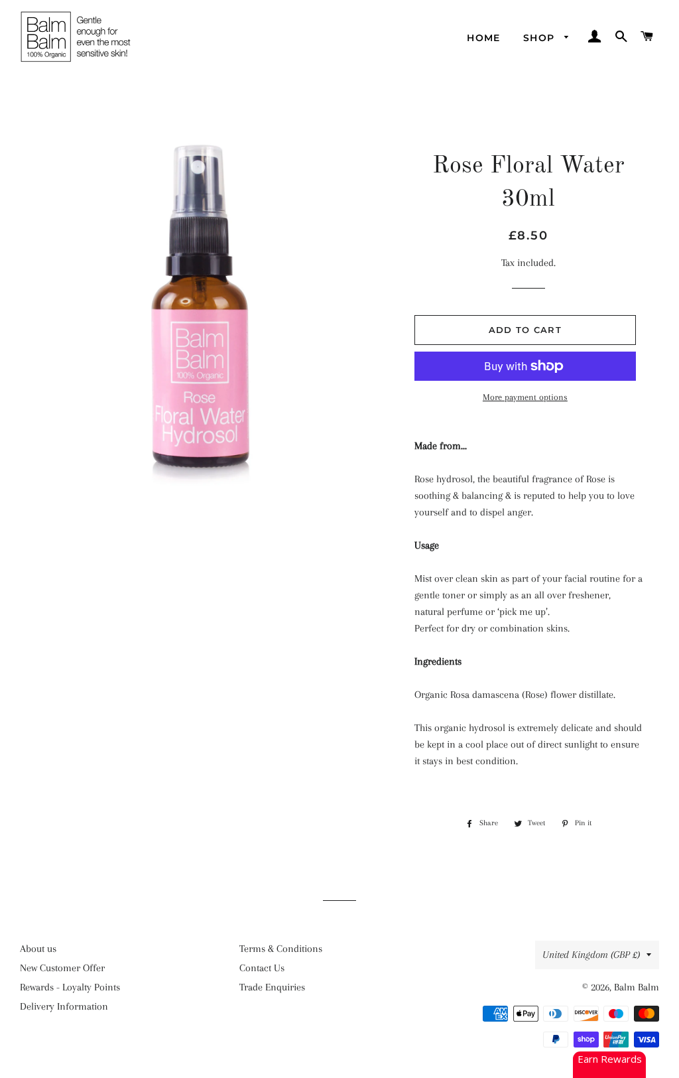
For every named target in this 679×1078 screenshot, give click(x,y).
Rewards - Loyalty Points (70, 987)
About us (38, 949)
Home (484, 38)
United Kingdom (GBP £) (591, 955)
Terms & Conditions (280, 949)
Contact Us (261, 968)
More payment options (525, 397)
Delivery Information (64, 1006)
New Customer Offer (62, 968)
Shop (540, 38)
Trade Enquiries (272, 987)
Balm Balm (636, 987)
